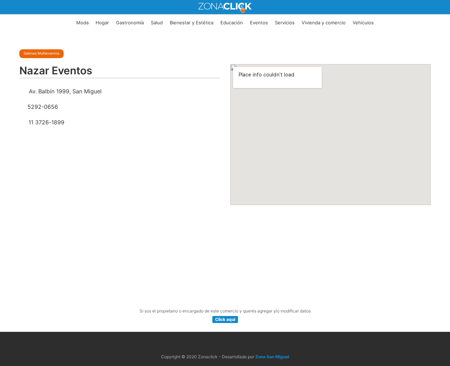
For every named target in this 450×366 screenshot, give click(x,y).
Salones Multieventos (41, 53)
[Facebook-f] (216, 343)
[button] (225, 319)
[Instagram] (233, 343)
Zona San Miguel (272, 356)
